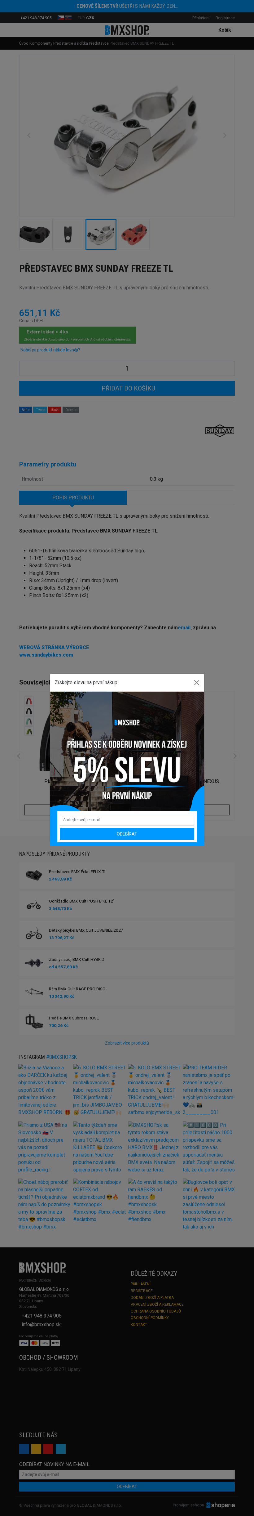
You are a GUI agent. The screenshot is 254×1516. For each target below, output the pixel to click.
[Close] (197, 683)
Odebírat (127, 834)
